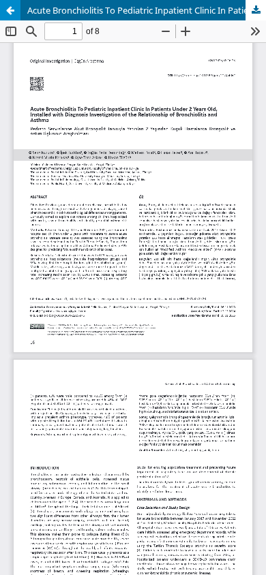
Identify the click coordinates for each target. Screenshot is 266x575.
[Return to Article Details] (10, 10)
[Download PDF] (256, 10)
